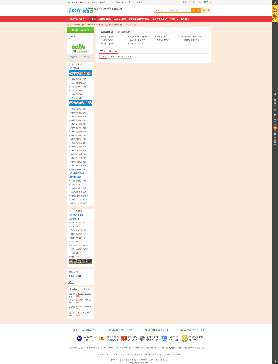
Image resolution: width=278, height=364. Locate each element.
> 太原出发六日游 (76, 98)
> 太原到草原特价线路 (77, 135)
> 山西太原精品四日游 (77, 90)
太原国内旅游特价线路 (139, 19)
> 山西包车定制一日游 (77, 181)
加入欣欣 (123, 360)
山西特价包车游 (159, 19)
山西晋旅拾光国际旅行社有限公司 (102, 8)
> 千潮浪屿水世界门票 (77, 230)
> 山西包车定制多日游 (77, 184)
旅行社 (130, 355)
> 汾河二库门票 (75, 227)
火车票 (131, 2)
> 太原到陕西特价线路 (77, 162)
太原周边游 (157, 355)
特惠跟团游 (84, 2)
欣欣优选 (176, 355)
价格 (119, 57)
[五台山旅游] (80, 264)
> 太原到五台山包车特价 (78, 203)
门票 (124, 2)
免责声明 (143, 360)
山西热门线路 (105, 19)
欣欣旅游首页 (103, 355)
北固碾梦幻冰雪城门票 (192, 37)
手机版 (208, 2)
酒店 (118, 2)
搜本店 (206, 10)
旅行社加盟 (153, 360)
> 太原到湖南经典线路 (77, 166)
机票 (112, 2)
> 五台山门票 (74, 257)
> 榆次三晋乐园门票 (76, 223)
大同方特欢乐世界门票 (138, 37)
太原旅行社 (90, 25)
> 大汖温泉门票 (75, 242)
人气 (127, 57)
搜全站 (196, 10)
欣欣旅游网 (79, 25)
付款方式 (174, 19)
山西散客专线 (82, 52)
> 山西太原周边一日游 (77, 79)
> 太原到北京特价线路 (77, 117)
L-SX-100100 (89, 340)
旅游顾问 (103, 2)
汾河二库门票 (107, 44)
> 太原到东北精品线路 (77, 124)
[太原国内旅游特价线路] (80, 105)
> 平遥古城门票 (75, 253)
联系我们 (185, 19)
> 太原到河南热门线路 (77, 109)
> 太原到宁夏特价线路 (77, 132)
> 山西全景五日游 (76, 94)
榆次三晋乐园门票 (136, 44)
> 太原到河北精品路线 (77, 113)
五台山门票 (161, 37)
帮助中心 (164, 360)
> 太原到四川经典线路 (77, 158)
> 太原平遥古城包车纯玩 (78, 200)
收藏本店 (73, 57)
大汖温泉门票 (107, 40)
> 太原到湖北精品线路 (77, 154)
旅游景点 (138, 355)
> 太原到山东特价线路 (77, 120)
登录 (184, 2)
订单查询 (199, 2)
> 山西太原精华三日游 (77, 87)
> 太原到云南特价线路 (77, 169)
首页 (94, 19)
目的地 (94, 2)
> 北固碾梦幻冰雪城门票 (78, 245)
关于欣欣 (113, 360)
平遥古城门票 (107, 37)
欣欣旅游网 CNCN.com (139, 363)
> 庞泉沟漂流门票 (76, 234)
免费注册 (190, 2)
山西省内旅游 (120, 19)
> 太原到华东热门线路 (77, 128)
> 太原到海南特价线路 (77, 151)
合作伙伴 (133, 360)
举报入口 (205, 348)
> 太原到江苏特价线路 (77, 147)
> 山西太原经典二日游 (77, 83)
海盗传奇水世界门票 (137, 40)
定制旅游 (113, 355)
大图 (112, 57)
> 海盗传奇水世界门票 (77, 238)
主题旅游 (122, 355)
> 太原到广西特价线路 (77, 139)
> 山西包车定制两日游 (77, 192)
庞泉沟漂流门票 (163, 40)
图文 (104, 57)
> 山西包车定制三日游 (77, 188)
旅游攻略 (147, 355)
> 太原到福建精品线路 (77, 143)
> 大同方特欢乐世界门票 (78, 249)
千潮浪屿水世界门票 (191, 40)
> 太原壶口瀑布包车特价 (78, 196)
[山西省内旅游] (80, 75)
